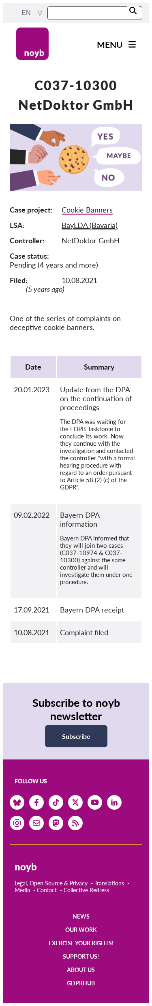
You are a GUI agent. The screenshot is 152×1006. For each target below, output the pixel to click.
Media (22, 890)
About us (81, 969)
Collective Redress (86, 890)
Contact (47, 890)
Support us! (81, 956)
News (81, 916)
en (26, 12)
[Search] (133, 11)
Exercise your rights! (81, 943)
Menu (110, 44)
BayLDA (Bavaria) (90, 225)
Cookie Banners (87, 209)
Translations (109, 883)
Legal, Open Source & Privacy (51, 883)
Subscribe (76, 736)
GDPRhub (81, 983)
